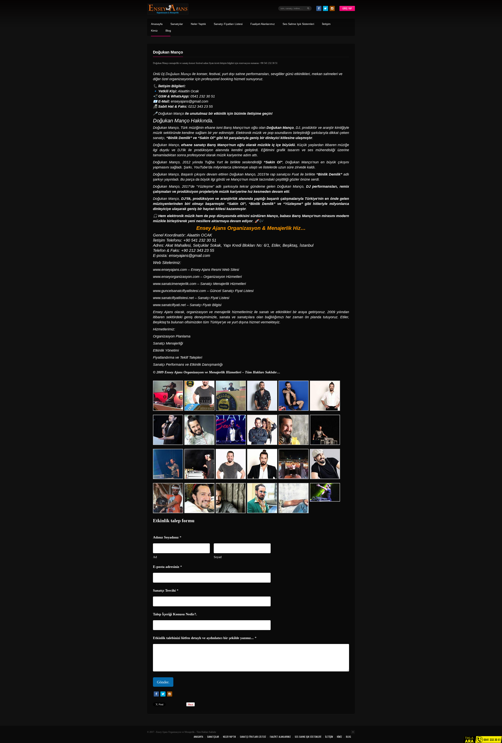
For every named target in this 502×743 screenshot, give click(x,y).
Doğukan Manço (171, 121)
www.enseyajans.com (170, 270)
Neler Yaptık (198, 24)
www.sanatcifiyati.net (169, 305)
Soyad (218, 557)
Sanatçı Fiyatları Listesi (228, 24)
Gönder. (163, 682)
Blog (168, 30)
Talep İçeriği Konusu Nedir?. (175, 614)
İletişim (326, 24)
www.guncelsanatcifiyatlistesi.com (179, 291)
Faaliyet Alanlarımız (262, 24)
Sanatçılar (176, 24)
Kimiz (154, 30)
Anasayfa (157, 24)
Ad (155, 557)
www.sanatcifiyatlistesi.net (173, 298)
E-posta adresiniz (167, 567)
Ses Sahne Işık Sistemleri (298, 24)
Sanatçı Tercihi (165, 590)
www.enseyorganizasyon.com (176, 277)
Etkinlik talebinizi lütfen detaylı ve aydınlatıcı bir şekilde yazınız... (204, 638)
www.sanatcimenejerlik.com (174, 284)
